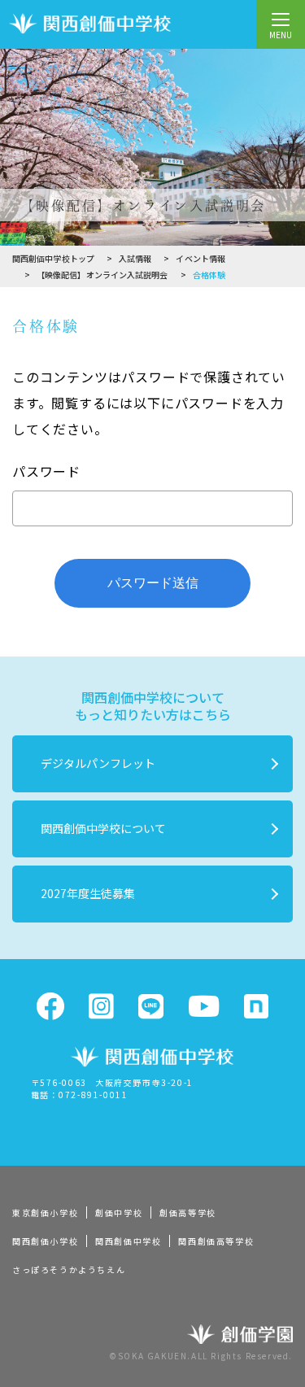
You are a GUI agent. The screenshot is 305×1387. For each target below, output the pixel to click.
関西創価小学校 (45, 1241)
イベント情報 (200, 258)
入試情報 (135, 258)
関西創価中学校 (128, 1241)
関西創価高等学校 (216, 1241)
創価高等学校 (187, 1212)
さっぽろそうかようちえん (68, 1269)
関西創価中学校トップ (53, 258)
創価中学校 (118, 1212)
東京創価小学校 (45, 1212)
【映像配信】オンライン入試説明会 (102, 274)
